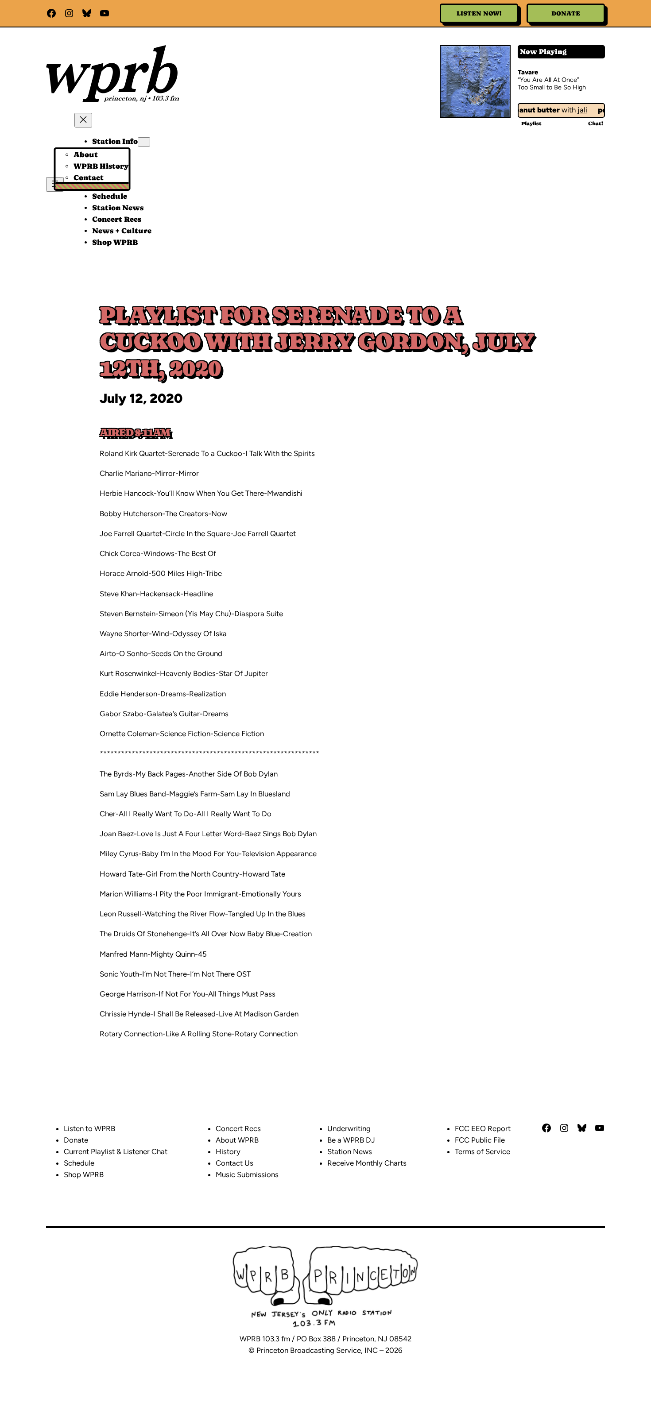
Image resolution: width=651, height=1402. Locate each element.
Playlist (531, 123)
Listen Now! (479, 13)
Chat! (595, 123)
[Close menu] (83, 120)
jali (573, 109)
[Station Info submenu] (144, 142)
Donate (565, 13)
